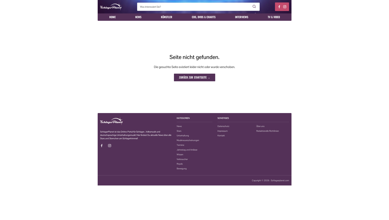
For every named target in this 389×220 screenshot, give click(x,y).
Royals (180, 163)
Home (112, 17)
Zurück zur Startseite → (194, 77)
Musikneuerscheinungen (188, 140)
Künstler (166, 17)
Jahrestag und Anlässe (187, 149)
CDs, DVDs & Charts (204, 17)
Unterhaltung (183, 135)
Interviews (241, 17)
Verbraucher (182, 159)
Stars (179, 131)
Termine (180, 145)
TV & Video (274, 17)
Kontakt (221, 135)
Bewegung (182, 168)
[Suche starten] (254, 7)
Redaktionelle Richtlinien (267, 131)
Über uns (260, 126)
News (138, 17)
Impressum (223, 131)
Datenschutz (223, 126)
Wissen (180, 154)
